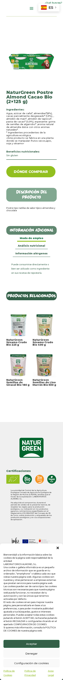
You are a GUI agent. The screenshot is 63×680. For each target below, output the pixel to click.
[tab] (31, 239)
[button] (57, 548)
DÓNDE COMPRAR (31, 172)
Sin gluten (12, 155)
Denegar (31, 653)
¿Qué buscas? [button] (53, 2)
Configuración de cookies (31, 663)
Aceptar (31, 644)
